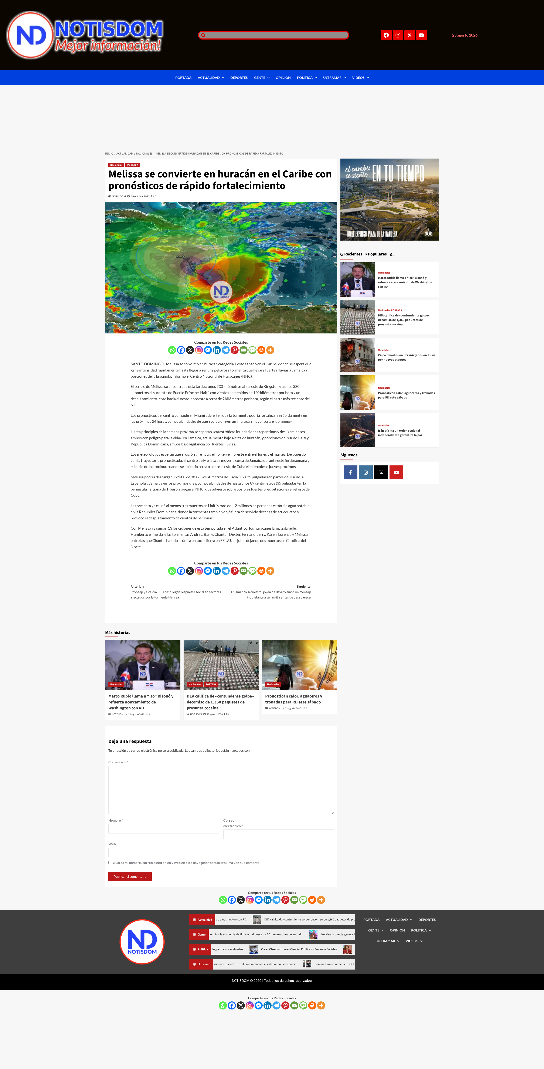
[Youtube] (421, 35)
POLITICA (305, 77)
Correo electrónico (233, 823)
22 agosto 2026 (136, 714)
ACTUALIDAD (209, 77)
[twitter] (381, 472)
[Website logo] (96, 35)
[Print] (261, 350)
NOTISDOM (119, 196)
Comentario (118, 762)
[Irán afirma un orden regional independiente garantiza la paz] (357, 430)
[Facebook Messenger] (208, 350)
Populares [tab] (377, 254)
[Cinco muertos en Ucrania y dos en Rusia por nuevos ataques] (357, 354)
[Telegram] (226, 350)
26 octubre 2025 (140, 196)
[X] (190, 350)
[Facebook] (386, 35)
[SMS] (252, 350)
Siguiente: (271, 592)
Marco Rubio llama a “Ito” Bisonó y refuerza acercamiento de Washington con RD (140, 702)
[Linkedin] (217, 350)
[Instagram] (398, 35)
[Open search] (202, 35)
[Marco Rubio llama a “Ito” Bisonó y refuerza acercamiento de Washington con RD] (142, 665)
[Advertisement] (272, 117)
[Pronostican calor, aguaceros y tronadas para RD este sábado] (299, 665)
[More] (270, 350)
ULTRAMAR (332, 77)
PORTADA (183, 77)
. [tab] (393, 254)
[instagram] (366, 472)
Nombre (115, 820)
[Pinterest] (235, 350)
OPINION (283, 77)
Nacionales (116, 165)
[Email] (243, 350)
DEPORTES (239, 77)
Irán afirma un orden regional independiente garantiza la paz (400, 432)
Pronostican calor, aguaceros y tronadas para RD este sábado (293, 699)
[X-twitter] (409, 35)
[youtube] (396, 472)
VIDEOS (358, 77)
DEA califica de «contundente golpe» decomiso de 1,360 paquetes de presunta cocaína (220, 702)
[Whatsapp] (172, 350)
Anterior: (176, 592)
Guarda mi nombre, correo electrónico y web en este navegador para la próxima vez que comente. (186, 863)
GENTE (259, 77)
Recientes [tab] (352, 254)
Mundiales (383, 350)
